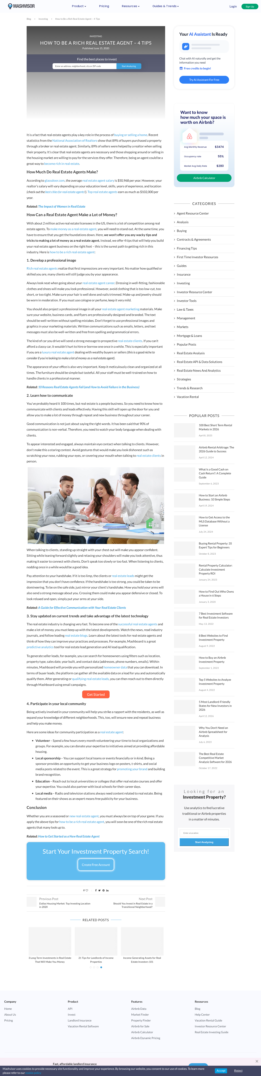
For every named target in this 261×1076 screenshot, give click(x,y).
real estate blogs (76, 635)
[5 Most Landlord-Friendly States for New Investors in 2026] (184, 707)
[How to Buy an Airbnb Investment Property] (184, 663)
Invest (71, 1014)
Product (78, 6)
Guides (182, 266)
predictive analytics (40, 647)
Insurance (184, 274)
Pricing (104, 6)
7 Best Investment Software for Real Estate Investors (216, 615)
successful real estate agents (137, 624)
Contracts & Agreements (194, 239)
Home (8, 1008)
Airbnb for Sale (140, 1026)
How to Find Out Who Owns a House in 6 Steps (216, 593)
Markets (182, 327)
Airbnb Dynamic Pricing (145, 1038)
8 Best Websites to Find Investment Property (213, 637)
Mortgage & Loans (189, 336)
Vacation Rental (188, 397)
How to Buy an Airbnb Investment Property (212, 659)
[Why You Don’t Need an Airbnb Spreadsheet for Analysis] (184, 733)
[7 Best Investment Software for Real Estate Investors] (184, 619)
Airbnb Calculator (204, 178)
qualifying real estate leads (90, 679)
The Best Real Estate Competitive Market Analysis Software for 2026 (215, 757)
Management (186, 318)
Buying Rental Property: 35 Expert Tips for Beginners (215, 545)
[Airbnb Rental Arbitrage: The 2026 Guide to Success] (184, 452)
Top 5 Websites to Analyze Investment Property (215, 681)
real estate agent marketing (120, 309)
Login (233, 6)
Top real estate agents (103, 192)
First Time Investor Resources (197, 257)
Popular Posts (186, 344)
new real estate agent (84, 816)
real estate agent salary (98, 180)
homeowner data (115, 667)
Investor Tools (187, 301)
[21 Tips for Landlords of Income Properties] (96, 941)
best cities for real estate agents (64, 192)
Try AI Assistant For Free (204, 79)
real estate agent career (99, 283)
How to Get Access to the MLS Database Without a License (214, 521)
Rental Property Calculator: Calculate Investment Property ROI (215, 569)
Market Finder (140, 1014)
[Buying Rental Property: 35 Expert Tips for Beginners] (184, 548)
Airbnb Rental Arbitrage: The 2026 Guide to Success (216, 449)
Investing (43, 18)
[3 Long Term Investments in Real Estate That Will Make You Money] (50, 941)
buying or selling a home (130, 135)
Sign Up (250, 6)
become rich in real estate (61, 164)
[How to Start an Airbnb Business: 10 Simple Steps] (184, 500)
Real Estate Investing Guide (211, 1032)
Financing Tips (187, 248)
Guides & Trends (165, 6)
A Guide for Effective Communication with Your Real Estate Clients (82, 607)
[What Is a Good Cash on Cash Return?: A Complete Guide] (184, 474)
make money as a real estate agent (73, 229)
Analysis (183, 222)
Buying (182, 231)
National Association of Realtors (74, 140)
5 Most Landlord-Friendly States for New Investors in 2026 (215, 705)
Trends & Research (190, 388)
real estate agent (111, 732)
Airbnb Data (138, 1008)
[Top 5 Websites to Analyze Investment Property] (184, 685)
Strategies (184, 379)
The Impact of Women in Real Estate (61, 206)
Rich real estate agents (42, 268)
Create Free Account (96, 865)
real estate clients (130, 341)
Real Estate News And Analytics (199, 370)
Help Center (202, 1014)
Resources (129, 6)
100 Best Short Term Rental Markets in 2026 (215, 427)
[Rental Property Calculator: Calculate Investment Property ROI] (184, 570)
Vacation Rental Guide (208, 1020)
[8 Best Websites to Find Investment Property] (184, 641)
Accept (221, 1070)
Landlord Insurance (79, 1020)
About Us (10, 1014)
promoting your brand (132, 769)
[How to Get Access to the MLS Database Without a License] (184, 522)
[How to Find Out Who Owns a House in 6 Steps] (184, 597)
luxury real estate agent (58, 352)
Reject (238, 1070)
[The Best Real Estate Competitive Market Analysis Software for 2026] (184, 759)
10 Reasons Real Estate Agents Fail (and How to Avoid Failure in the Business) (88, 387)
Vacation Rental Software (83, 1026)
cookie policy (33, 1072)
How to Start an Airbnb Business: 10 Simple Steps (214, 497)
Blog (29, 18)
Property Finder (141, 1020)
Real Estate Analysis (191, 353)
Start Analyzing (204, 842)
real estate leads (123, 576)
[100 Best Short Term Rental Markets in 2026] (184, 430)
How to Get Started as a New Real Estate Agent (68, 836)
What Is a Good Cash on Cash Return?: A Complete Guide (215, 473)
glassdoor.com (55, 180)
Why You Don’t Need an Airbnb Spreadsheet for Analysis (213, 731)
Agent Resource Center (193, 213)
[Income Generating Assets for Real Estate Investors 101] (142, 941)
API (70, 1008)
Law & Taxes (185, 309)
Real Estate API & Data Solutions (199, 362)
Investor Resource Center (194, 292)
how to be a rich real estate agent (72, 252)
